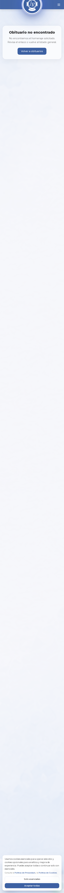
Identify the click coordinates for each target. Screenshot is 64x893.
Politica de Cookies (48, 873)
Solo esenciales (32, 879)
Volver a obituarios (32, 51)
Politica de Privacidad (25, 873)
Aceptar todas (32, 885)
